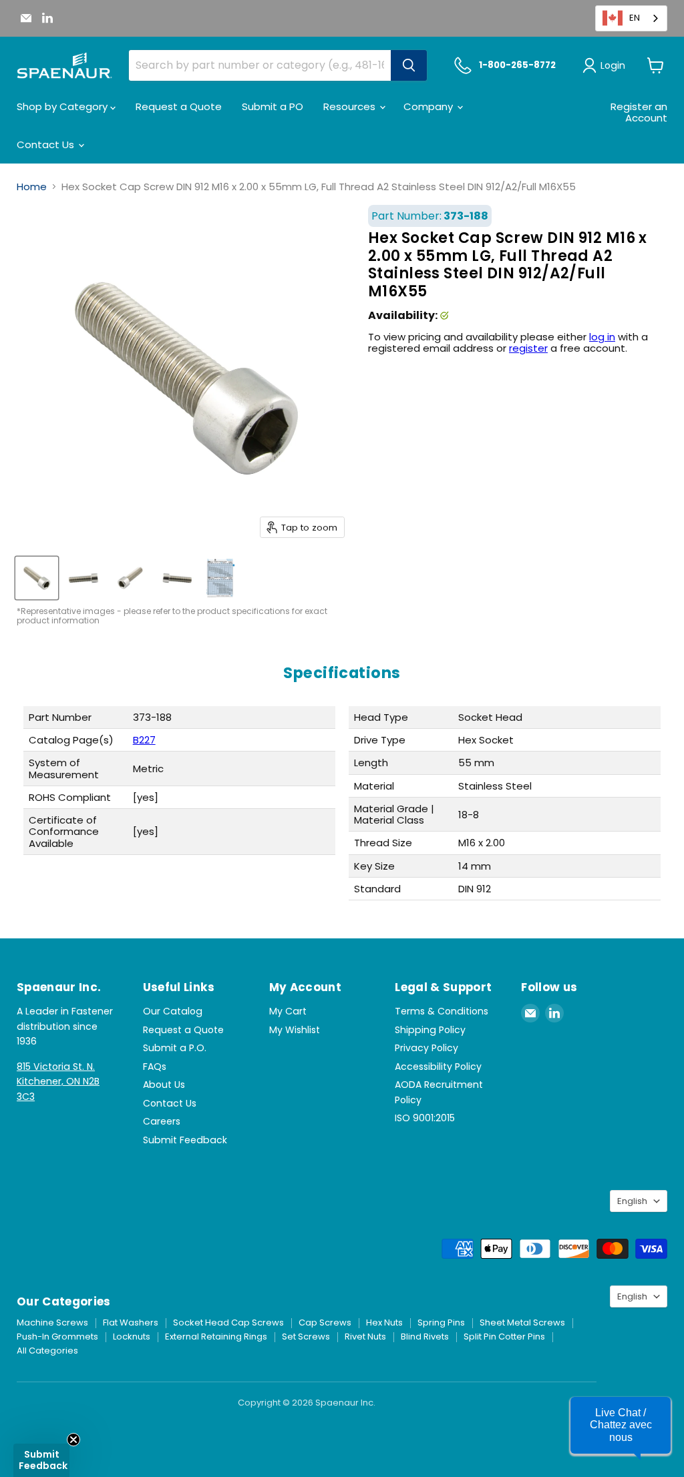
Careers (161, 1121)
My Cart (288, 1011)
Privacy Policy (426, 1048)
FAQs (154, 1066)
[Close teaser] (73, 1439)
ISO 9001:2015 (425, 1118)
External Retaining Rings (216, 1336)
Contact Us (47, 144)
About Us (164, 1084)
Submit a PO (272, 106)
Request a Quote (179, 106)
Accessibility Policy (438, 1066)
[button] (620, 1425)
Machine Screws (52, 1322)
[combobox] (631, 18)
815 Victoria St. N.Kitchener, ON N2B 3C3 (58, 1081)
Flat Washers (130, 1322)
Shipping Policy (430, 1030)
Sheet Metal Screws (522, 1322)
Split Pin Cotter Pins (504, 1336)
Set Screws (306, 1336)
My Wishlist (294, 1030)
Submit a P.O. (174, 1048)
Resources (350, 106)
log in (602, 337)
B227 (144, 740)
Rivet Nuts (365, 1336)
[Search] (409, 65)
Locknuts (131, 1336)
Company (429, 106)
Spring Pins (441, 1322)
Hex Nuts (384, 1322)
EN (634, 17)
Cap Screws (325, 1322)
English (632, 1201)
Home (32, 186)
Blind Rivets (425, 1336)
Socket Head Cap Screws (228, 1322)
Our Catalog (172, 1011)
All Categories (47, 1350)
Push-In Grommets (57, 1336)
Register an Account (639, 112)
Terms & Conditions (441, 1011)
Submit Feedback (185, 1140)
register (528, 348)
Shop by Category (63, 106)
